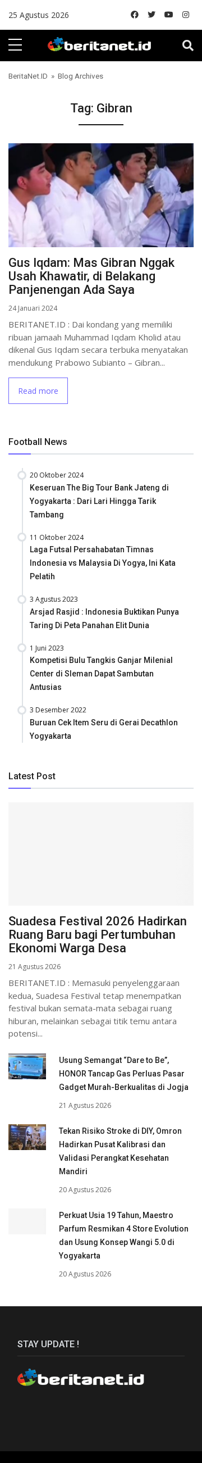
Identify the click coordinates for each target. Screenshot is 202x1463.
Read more (38, 390)
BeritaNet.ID (28, 75)
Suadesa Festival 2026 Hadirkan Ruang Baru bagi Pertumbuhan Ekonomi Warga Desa (97, 934)
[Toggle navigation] (188, 45)
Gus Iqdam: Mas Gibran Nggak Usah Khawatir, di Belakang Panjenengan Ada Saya (91, 276)
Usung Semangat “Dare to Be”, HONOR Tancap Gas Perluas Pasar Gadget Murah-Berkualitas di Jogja (124, 1074)
